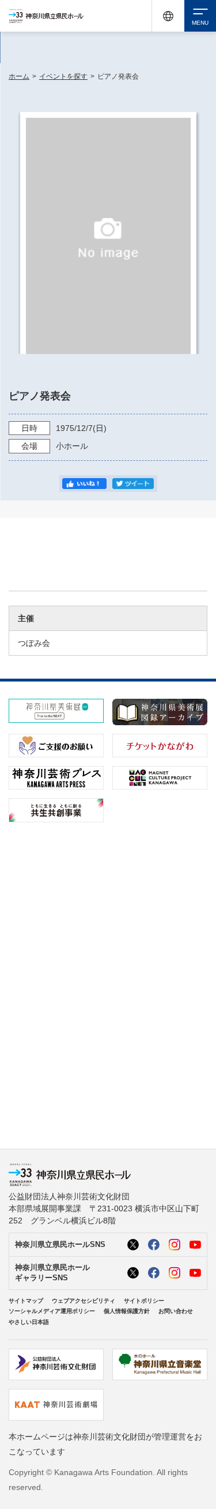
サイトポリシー (144, 1301)
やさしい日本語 (29, 1322)
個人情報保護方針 (127, 1311)
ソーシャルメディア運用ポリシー (52, 1311)
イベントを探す (63, 76)
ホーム (19, 76)
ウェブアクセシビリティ (83, 1301)
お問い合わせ (175, 1311)
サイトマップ (26, 1301)
